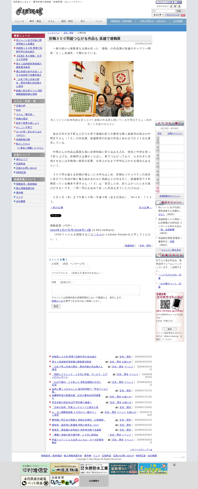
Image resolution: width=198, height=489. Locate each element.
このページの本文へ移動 (169, 2)
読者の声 (20, 105)
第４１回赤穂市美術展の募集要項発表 (71, 362)
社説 (18, 110)
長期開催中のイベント (170, 196)
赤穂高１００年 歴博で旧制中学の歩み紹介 (74, 356)
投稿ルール (57, 301)
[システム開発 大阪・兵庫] (179, 458)
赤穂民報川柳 (23, 139)
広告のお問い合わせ (26, 168)
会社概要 (20, 201)
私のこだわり (23, 144)
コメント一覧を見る (171, 250)
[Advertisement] (99, 333)
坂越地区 (129, 245)
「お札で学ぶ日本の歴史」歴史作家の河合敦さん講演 (29, 83)
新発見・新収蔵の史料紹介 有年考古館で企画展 (76, 430)
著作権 (19, 192)
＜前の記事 (56, 207)
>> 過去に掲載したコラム (30, 148)
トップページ (53, 33)
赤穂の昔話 (22, 118)
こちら (97, 234)
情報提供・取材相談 (26, 184)
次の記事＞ (145, 207)
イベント (128, 366)
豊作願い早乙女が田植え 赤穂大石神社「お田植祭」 (79, 420)
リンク (19, 197)
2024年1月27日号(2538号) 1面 (70, 229)
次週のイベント (175, 133)
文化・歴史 (68, 33)
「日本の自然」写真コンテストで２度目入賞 (75, 407)
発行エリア (22, 159)
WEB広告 (21, 172)
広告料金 (20, 163)
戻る (160, 133)
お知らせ (126, 362)
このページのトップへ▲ (141, 449)
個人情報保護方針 (25, 188)
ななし (161, 214)
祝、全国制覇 (168, 229)
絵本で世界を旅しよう (27, 123)
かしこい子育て (24, 127)
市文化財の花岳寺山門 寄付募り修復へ (72, 402)
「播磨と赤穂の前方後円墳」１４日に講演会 (75, 435)
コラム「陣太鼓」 (25, 114)
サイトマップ (173, 15)
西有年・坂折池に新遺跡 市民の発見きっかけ (75, 425)
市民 (172, 241)
